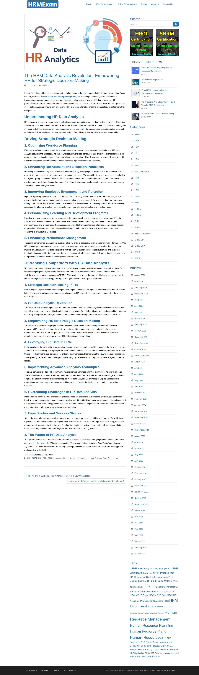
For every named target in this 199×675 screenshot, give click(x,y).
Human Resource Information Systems (151, 613)
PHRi (137, 221)
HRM (33, 458)
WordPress (171, 670)
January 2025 (140, 330)
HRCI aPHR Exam (139, 595)
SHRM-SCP (140, 245)
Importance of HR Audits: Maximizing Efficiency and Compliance (95, 481)
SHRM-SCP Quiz (135, 656)
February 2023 (140, 473)
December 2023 (141, 411)
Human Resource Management (75, 458)
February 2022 (140, 547)
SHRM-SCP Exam (152, 653)
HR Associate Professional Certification (149, 591)
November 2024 (141, 343)
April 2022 (138, 535)
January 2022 (140, 553)
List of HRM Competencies (152, 79)
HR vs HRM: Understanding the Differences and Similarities (154, 92)
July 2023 (138, 442)
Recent (149, 62)
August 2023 (139, 436)
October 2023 (140, 423)
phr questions (161, 642)
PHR (137, 202)
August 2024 (139, 361)
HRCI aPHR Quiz (158, 595)
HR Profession (140, 606)
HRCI (137, 165)
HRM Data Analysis (54, 458)
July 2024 (138, 367)
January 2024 (140, 405)
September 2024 (141, 355)
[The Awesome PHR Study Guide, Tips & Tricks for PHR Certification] (135, 104)
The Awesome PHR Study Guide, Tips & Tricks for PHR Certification (158, 103)
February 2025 (140, 324)
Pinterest (72, 670)
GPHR (137, 140)
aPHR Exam (148, 573)
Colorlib (154, 670)
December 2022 (141, 485)
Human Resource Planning (151, 625)
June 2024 (138, 374)
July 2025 (138, 299)
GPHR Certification (137, 587)
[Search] (176, 24)
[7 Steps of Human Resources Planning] (135, 116)
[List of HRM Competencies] (135, 82)
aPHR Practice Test (163, 572)
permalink (115, 458)
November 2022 (141, 491)
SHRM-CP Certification (150, 645)
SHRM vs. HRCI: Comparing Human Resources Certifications (156, 69)
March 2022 (139, 541)
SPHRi (137, 258)
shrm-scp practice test (169, 653)
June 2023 (138, 448)
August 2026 (139, 275)
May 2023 (138, 454)
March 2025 (139, 318)
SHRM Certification (143, 233)
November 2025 (141, 293)
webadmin (45, 85)
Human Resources (146, 637)
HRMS (137, 196)
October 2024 (140, 349)
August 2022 (139, 510)
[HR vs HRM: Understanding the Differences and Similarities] (135, 93)
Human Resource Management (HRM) (58, 96)
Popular (136, 62)
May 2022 (138, 529)
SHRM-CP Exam (167, 646)
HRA (137, 159)
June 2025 (138, 306)
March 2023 (139, 467)
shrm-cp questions (152, 650)
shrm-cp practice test (138, 649)
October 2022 (140, 498)
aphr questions (159, 576)
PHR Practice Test (149, 642)
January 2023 (140, 479)
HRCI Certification (142, 171)
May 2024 (138, 380)
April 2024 (138, 386)
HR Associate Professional (164, 586)
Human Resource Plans (98, 458)
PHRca (138, 208)
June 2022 (138, 522)
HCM (137, 146)
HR (28, 458)
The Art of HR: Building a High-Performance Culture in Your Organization (58, 475)
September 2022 (141, 504)
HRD (137, 177)
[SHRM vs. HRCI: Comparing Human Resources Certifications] (135, 70)
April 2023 (138, 460)
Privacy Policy (31, 670)
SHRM (137, 227)
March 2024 (139, 392)
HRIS (137, 184)
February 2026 (140, 287)
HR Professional (157, 606)
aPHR (137, 134)
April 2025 (138, 312)
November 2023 (141, 417)
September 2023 (141, 429)
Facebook (44, 670)
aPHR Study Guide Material (158, 580)
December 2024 (141, 337)
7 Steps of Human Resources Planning (157, 113)
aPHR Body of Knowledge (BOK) (154, 568)
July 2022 (138, 516)
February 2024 (140, 398)
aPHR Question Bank (140, 576)
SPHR (137, 252)
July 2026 (138, 281)
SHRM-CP (139, 239)
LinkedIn (56, 670)
